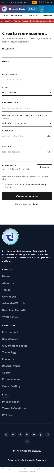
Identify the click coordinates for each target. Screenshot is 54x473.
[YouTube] (48, 2)
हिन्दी (40, 2)
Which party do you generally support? (24, 117)
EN (34, 2)
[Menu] (41, 9)
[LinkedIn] (27, 434)
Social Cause (32, 16)
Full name (8, 49)
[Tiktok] (40, 434)
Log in (36, 204)
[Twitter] (51, 2)
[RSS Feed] (27, 441)
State (6, 87)
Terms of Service (26, 184)
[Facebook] (20, 434)
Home (5, 16)
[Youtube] (13, 434)
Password (8, 131)
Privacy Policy (44, 469)
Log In (33, 9)
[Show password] (48, 136)
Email (5, 62)
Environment (17, 16)
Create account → (27, 196)
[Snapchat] (47, 434)
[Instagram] (45, 2)
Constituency (14, 103)
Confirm (7, 147)
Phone (9, 74)
